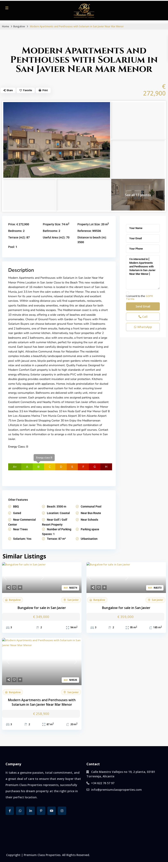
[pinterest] (41, 811)
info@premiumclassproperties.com (116, 790)
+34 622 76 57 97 (102, 783)
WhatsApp (144, 327)
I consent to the (139, 297)
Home (5, 26)
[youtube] (51, 811)
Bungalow (19, 26)
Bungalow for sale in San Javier (42, 608)
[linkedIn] (30, 811)
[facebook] (10, 811)
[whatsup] (20, 811)
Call (144, 317)
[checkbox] (127, 293)
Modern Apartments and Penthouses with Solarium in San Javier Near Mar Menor (42, 702)
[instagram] (62, 811)
